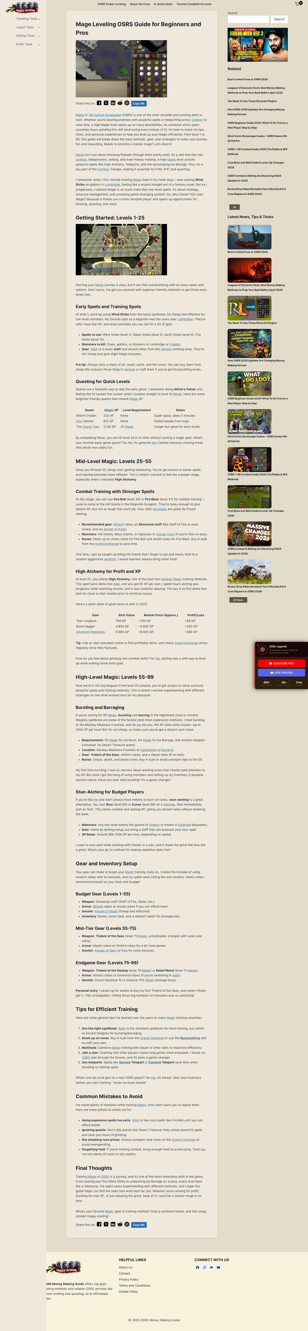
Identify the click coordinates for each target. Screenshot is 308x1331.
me (157, 658)
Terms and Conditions (134, 1285)
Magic (80, 115)
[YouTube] (218, 1267)
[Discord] (211, 1267)
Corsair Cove (165, 534)
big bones (160, 509)
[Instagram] (204, 1267)
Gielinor (197, 120)
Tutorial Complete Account (193, 4)
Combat (103, 169)
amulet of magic (115, 529)
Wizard (119, 524)
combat (81, 159)
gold (116, 584)
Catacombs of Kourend (156, 750)
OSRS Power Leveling (112, 4)
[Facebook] (197, 1267)
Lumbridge (112, 184)
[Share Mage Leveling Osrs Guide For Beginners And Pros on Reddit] (120, 104)
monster (169, 804)
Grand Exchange (107, 544)
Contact (124, 1273)
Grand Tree (91, 426)
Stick (94, 349)
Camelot (154, 1062)
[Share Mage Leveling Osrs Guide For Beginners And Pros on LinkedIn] (113, 104)
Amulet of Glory (106, 950)
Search (233, 13)
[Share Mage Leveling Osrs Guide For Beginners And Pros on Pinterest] (127, 104)
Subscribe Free (283, 663)
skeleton (110, 559)
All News (238, 599)
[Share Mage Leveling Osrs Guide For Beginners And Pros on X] (106, 104)
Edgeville (184, 825)
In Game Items (163, 4)
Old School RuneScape (105, 115)
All (234, 207)
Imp (78, 421)
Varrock (166, 349)
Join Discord (284, 672)
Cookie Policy (128, 1291)
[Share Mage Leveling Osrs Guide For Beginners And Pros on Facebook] (99, 104)
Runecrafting (190, 1038)
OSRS (86, 1057)
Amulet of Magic (106, 911)
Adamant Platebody (90, 632)
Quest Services (140, 4)
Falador (175, 344)
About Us (125, 1267)
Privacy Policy (128, 1279)
